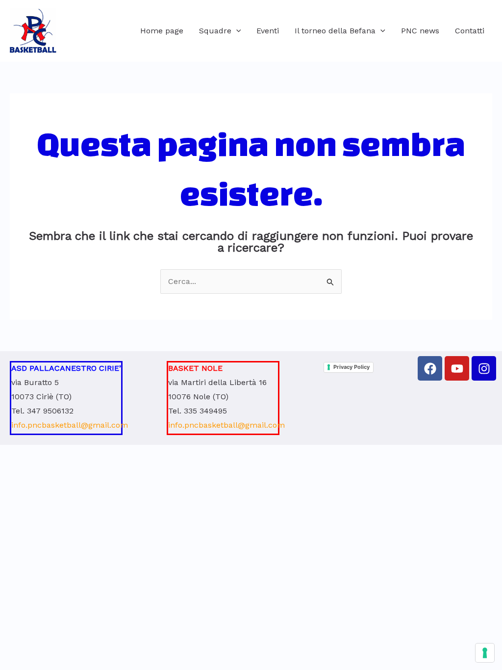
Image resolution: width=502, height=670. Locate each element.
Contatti (469, 30)
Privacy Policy (351, 366)
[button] (236, 31)
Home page (161, 30)
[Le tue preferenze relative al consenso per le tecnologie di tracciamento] (485, 653)
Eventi (267, 30)
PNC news (420, 30)
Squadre (215, 30)
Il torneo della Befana (335, 30)
